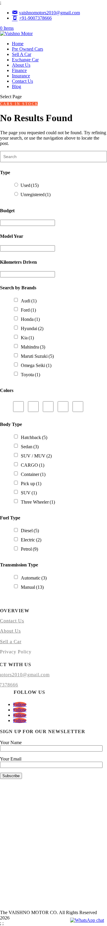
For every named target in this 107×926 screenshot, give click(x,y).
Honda (30, 319)
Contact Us (22, 81)
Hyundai (32, 328)
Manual (32, 587)
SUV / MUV (36, 455)
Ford (28, 310)
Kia (27, 337)
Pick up (31, 483)
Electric (31, 539)
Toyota (30, 374)
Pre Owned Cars (27, 48)
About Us (21, 65)
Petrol (29, 549)
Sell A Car (21, 54)
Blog (16, 86)
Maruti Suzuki (37, 356)
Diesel (30, 530)
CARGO (32, 465)
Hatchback (34, 437)
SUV (29, 492)
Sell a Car (10, 641)
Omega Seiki (36, 365)
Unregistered (36, 194)
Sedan (30, 446)
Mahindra (33, 346)
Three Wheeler (38, 502)
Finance (19, 70)
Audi (29, 300)
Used (30, 185)
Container (33, 474)
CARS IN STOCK (19, 104)
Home (17, 43)
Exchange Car (25, 59)
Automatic (34, 577)
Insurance (21, 75)
